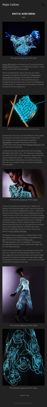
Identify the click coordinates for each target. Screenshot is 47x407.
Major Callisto (10, 4)
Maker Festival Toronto (11, 67)
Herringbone (7, 142)
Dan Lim (24, 58)
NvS (35, 58)
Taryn (35, 200)
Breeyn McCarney (9, 64)
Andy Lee (23, 200)
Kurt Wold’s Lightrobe (18, 231)
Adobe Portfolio (27, 403)
